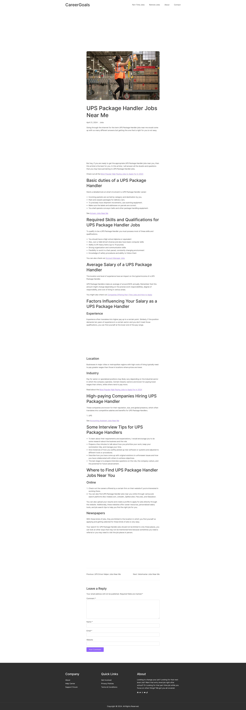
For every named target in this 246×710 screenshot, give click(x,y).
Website (89, 640)
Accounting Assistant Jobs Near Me (104, 421)
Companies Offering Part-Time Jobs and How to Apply (130, 295)
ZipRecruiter (130, 497)
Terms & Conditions (109, 687)
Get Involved (106, 680)
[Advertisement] (123, 25)
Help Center (70, 683)
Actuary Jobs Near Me (99, 213)
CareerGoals (77, 4)
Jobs (102, 122)
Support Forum (71, 687)
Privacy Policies (107, 683)
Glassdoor (152, 497)
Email (89, 631)
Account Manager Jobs (115, 258)
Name (89, 622)
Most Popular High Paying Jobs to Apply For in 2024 (122, 174)
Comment (91, 598)
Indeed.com (111, 497)
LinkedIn (120, 497)
